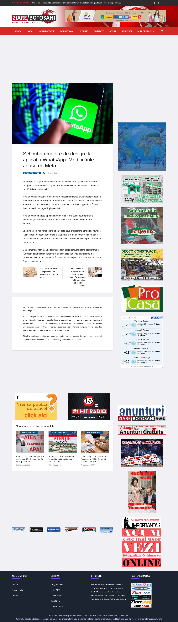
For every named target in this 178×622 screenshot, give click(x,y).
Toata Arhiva (57, 606)
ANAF (117, 599)
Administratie (47, 31)
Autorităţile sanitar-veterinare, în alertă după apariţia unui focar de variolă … (62, 459)
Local (30, 31)
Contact (15, 595)
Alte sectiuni (144, 31)
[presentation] (104, 426)
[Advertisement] (89, 56)
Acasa (18, 31)
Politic (84, 31)
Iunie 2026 (56, 595)
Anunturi (127, 31)
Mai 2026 (55, 601)
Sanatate (99, 31)
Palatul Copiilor (96, 599)
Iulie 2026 (55, 590)
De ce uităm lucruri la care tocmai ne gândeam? (72, 3)
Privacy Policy (18, 590)
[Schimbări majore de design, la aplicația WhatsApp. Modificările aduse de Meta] (62, 113)
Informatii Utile (31, 173)
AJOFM (112, 599)
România (123, 599)
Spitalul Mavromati (97, 592)
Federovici (94, 595)
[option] (72, 3)
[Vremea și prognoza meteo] (157, 317)
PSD (107, 588)
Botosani (112, 585)
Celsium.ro (149, 366)
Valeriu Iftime (102, 595)
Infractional (67, 31)
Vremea (124, 318)
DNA (115, 595)
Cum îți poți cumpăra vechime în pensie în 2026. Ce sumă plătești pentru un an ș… (94, 459)
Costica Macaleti (119, 588)
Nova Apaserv (95, 585)
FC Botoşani (101, 588)
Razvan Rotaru (116, 592)
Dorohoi (110, 595)
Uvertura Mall (121, 595)
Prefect (111, 588)
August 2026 (57, 584)
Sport (112, 31)
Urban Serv (107, 592)
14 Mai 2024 (52, 173)
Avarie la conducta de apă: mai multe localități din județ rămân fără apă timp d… (30, 459)
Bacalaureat (105, 585)
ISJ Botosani (106, 599)
